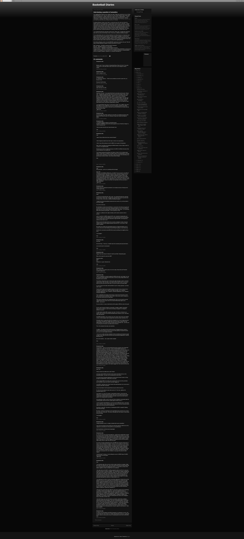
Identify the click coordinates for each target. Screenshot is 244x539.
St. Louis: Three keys (141, 102)
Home (112, 525)
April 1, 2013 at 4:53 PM (100, 183)
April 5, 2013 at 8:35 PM (100, 517)
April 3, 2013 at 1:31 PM (100, 419)
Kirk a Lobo (137, 24)
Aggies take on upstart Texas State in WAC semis (141, 125)
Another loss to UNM (139, 31)
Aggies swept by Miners (139, 45)
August (138, 80)
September (139, 79)
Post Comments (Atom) (114, 528)
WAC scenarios (140, 145)
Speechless (137, 38)
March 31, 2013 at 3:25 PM (101, 118)
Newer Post (96, 525)
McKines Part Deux (141, 89)
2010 (137, 167)
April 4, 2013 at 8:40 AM (100, 508)
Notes (136, 18)
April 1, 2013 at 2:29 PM (100, 164)
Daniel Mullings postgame (142, 122)
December (139, 73)
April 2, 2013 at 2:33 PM (100, 343)
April (138, 86)
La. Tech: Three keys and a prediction (142, 148)
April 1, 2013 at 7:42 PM (100, 249)
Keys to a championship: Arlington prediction (142, 113)
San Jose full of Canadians (140, 100)
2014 (137, 70)
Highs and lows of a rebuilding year (141, 94)
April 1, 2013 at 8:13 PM (100, 265)
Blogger (128, 536)
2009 (137, 169)
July (138, 82)
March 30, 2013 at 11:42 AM (101, 74)
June (138, 84)
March (138, 87)
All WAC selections (140, 140)
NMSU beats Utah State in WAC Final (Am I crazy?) (142, 135)
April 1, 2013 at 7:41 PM (100, 237)
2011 (137, 165)
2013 (137, 72)
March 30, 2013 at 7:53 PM (101, 110)
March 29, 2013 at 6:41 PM (101, 69)
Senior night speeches (141, 138)
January (139, 162)
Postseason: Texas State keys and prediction (142, 118)
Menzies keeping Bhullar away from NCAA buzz (142, 104)
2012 (137, 164)
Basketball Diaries (103, 4)
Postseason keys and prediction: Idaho (141, 129)
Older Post (128, 525)
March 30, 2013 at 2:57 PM (101, 89)
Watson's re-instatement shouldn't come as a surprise (142, 157)
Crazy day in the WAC (141, 120)
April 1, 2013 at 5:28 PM (100, 190)
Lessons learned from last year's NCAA (142, 107)
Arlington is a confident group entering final (141, 116)
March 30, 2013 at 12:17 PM (101, 83)
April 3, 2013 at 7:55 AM (100, 365)
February (139, 160)
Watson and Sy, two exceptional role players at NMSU (142, 143)
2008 (137, 171)
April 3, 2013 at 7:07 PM (100, 430)
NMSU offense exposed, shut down (142, 97)
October (139, 77)
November (139, 75)
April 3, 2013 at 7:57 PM (100, 458)
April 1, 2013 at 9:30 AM (100, 131)
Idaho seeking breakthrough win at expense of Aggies (141, 132)
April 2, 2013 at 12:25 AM (101, 272)
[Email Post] (110, 56)
